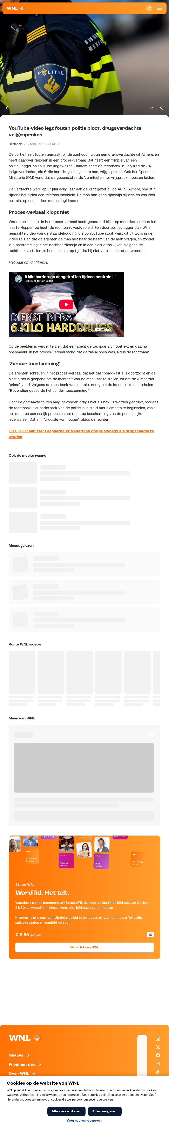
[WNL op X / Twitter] (157, 1047)
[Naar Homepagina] (16, 8)
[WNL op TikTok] (157, 1071)
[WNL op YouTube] (157, 1063)
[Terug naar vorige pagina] (7, 108)
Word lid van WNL (84, 947)
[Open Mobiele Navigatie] (159, 8)
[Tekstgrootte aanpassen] (151, 108)
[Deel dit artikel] (161, 108)
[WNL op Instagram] (157, 1038)
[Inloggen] (149, 8)
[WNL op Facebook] (157, 1055)
